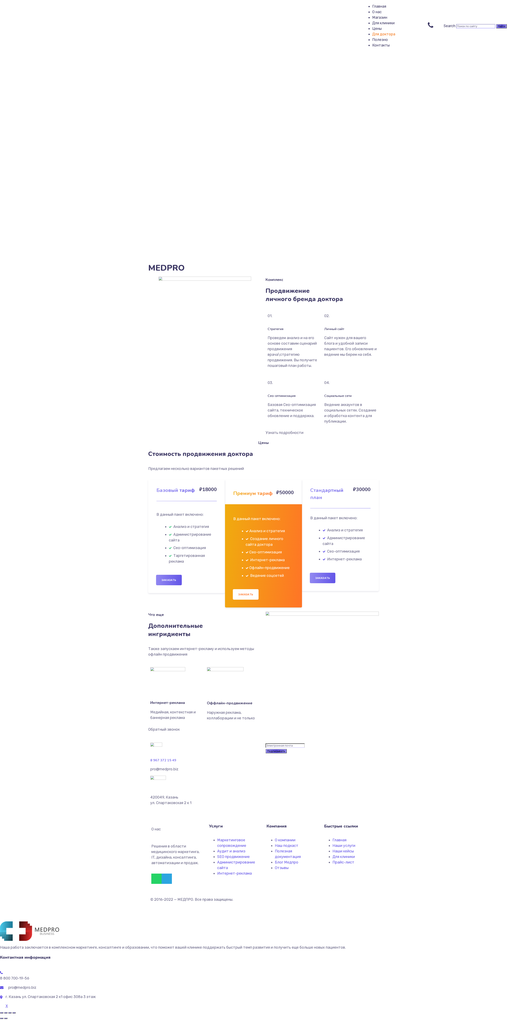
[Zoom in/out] (14, 1012)
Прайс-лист (343, 862)
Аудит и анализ (231, 851)
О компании (285, 840)
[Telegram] (167, 879)
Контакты (381, 45)
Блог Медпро (286, 862)
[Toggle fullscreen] (10, 1012)
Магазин (379, 17)
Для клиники (383, 23)
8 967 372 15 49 (163, 760)
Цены (377, 28)
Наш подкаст (286, 845)
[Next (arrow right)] (5, 1018)
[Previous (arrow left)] (1, 1018)
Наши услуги (343, 845)
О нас (377, 12)
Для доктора (383, 34)
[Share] (5, 1012)
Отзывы (282, 868)
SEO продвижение (233, 856)
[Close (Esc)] (1, 1012)
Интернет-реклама (234, 873)
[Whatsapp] (156, 879)
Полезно (380, 39)
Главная (379, 6)
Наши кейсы (343, 851)
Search (449, 26)
